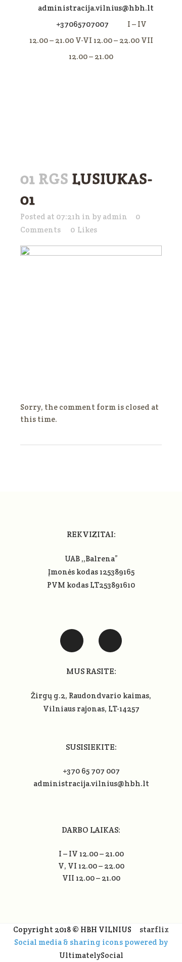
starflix (154, 929)
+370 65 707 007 (91, 771)
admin (115, 216)
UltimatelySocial (91, 955)
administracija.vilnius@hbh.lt (96, 8)
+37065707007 (82, 24)
